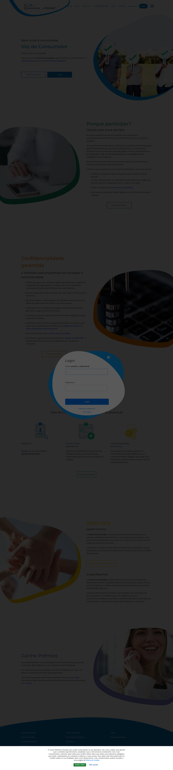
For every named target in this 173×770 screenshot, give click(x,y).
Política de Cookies (92, 760)
